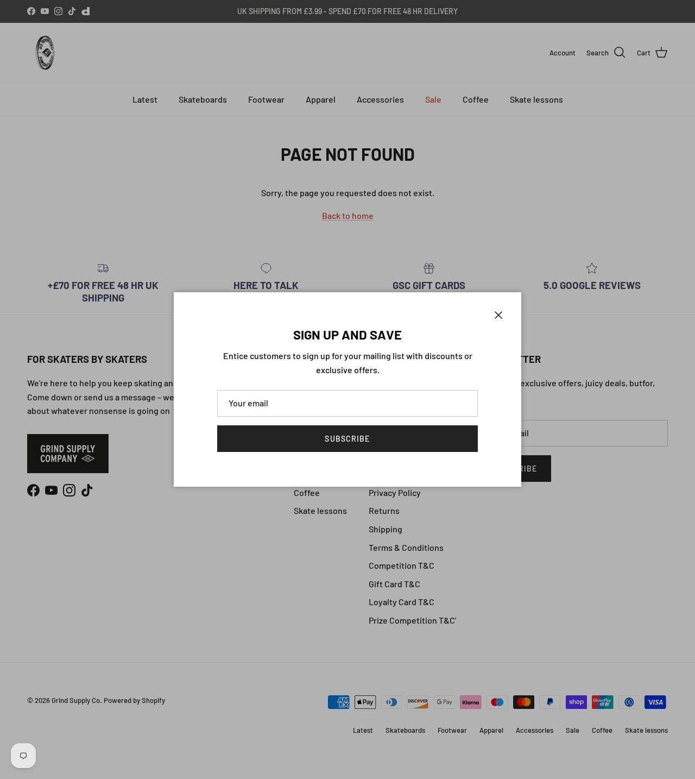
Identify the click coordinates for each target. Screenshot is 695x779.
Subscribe (347, 438)
